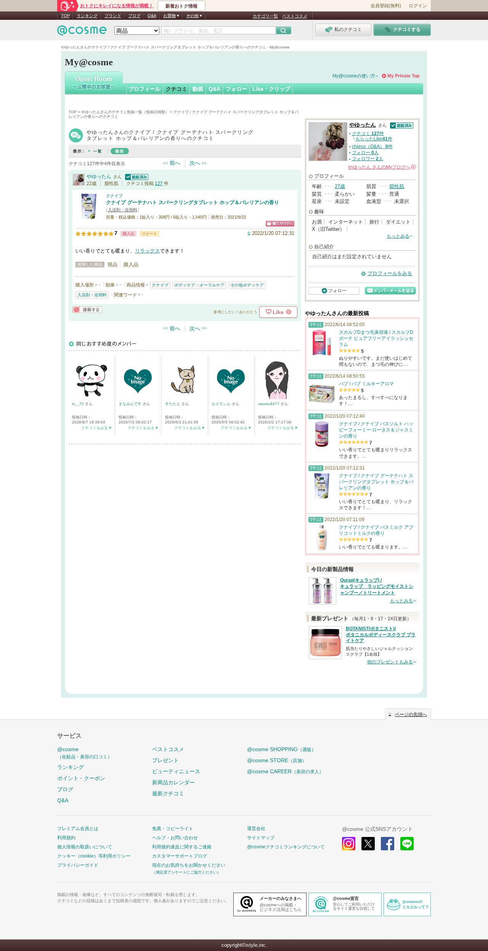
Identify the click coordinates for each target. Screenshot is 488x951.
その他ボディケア (247, 285)
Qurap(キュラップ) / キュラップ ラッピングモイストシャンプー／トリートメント (376, 587)
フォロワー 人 (367, 158)
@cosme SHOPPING (281, 749)
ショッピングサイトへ (280, 224)
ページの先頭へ (411, 714)
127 (159, 183)
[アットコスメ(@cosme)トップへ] (82, 32)
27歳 (340, 186)
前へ (175, 163)
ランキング (87, 15)
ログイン (418, 5)
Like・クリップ (271, 89)
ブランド (112, 15)
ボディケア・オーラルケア (199, 285)
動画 (198, 89)
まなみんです (131, 404)
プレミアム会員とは (77, 828)
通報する (87, 309)
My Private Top (403, 76)
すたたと (173, 404)
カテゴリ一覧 (265, 16)
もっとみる (398, 236)
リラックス (147, 251)
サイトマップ (260, 837)
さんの (381, 167)
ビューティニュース (176, 771)
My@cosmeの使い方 (353, 76)
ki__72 (78, 404)
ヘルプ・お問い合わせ (175, 837)
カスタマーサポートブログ (179, 856)
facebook (387, 843)
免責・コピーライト (172, 828)
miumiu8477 (269, 404)
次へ (194, 163)
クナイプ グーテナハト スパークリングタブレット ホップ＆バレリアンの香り (192, 202)
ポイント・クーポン (81, 778)
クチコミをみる (94, 428)
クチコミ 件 (368, 133)
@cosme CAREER (285, 771)
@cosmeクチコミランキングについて (286, 847)
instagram (348, 843)
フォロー (236, 89)
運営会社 (256, 828)
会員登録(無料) (386, 5)
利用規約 (66, 837)
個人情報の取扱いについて (84, 847)
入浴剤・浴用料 (122, 210)
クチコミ (176, 89)
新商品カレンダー (173, 782)
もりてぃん (222, 404)
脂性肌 (396, 186)
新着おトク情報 (181, 6)
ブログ (134, 15)
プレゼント (165, 760)
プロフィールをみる (390, 273)
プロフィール (144, 89)
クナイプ (114, 195)
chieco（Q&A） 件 (372, 146)
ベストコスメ (294, 16)
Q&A (152, 15)
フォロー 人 (365, 152)
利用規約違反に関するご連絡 (182, 847)
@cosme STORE (277, 760)
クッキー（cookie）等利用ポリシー (93, 856)
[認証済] (135, 176)
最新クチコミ (168, 793)
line (407, 843)
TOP (65, 15)
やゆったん (99, 176)
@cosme (84, 753)
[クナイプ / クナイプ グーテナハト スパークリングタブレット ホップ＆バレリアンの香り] (88, 216)
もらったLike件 (373, 139)
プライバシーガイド (77, 865)
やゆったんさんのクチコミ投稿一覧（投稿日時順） (125, 112)
